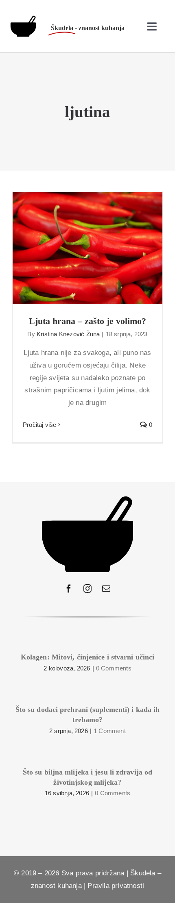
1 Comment (110, 730)
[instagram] (87, 588)
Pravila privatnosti (116, 886)
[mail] (106, 588)
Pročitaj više (40, 424)
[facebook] (68, 588)
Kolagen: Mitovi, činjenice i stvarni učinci (87, 657)
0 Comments (113, 668)
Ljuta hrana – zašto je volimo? (88, 240)
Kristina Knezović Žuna (68, 334)
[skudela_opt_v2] (23, 19)
